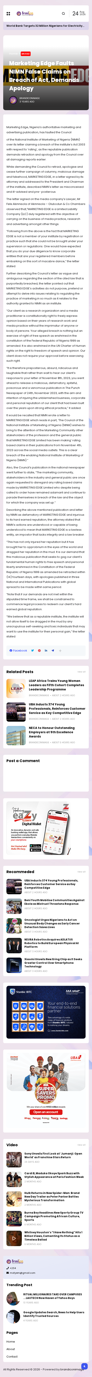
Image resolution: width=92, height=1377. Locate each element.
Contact (12, 1357)
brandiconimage (72, 1369)
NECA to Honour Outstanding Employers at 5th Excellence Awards (52, 732)
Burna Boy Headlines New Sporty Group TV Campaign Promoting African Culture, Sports (53, 1216)
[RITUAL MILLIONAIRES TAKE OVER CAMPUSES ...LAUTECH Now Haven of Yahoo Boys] (13, 1299)
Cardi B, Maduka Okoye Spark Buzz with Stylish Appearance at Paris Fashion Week (54, 1175)
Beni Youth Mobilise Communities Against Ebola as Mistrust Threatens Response (54, 902)
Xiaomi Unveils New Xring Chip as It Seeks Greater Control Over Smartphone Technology (53, 963)
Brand (26, 53)
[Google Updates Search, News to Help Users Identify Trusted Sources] (13, 1317)
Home (13, 54)
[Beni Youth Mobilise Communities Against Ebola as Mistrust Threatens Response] (14, 906)
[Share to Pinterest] (39, 650)
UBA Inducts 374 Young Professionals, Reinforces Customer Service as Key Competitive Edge (57, 708)
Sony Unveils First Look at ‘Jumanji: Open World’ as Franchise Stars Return (53, 1155)
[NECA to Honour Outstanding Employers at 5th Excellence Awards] (16, 735)
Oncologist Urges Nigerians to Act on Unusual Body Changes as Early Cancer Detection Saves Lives (52, 923)
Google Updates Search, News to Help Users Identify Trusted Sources (53, 1314)
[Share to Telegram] (53, 650)
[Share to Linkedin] (46, 650)
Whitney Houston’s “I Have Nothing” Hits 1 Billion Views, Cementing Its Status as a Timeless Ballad (53, 1236)
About (10, 1349)
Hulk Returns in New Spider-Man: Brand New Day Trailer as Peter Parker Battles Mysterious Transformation (52, 1196)
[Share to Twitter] (32, 650)
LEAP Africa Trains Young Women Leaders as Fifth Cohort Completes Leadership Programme (56, 685)
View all (81, 671)
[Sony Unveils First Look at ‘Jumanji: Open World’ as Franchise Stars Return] (14, 1159)
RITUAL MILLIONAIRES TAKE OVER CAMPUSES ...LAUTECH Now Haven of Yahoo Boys (52, 1296)
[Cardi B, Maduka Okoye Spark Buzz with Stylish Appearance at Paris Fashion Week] (14, 1179)
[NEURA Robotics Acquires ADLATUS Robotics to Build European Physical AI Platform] (14, 945)
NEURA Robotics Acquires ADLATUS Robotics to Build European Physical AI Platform (51, 943)
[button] (60, 651)
